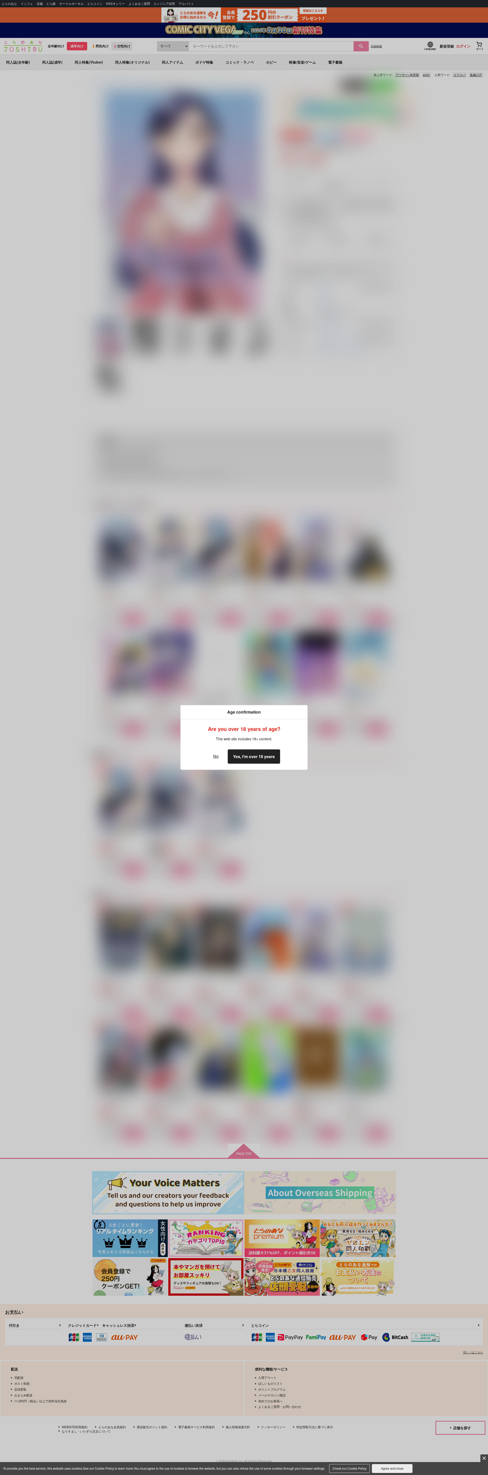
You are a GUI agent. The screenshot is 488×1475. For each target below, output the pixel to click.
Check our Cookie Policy (349, 1468)
